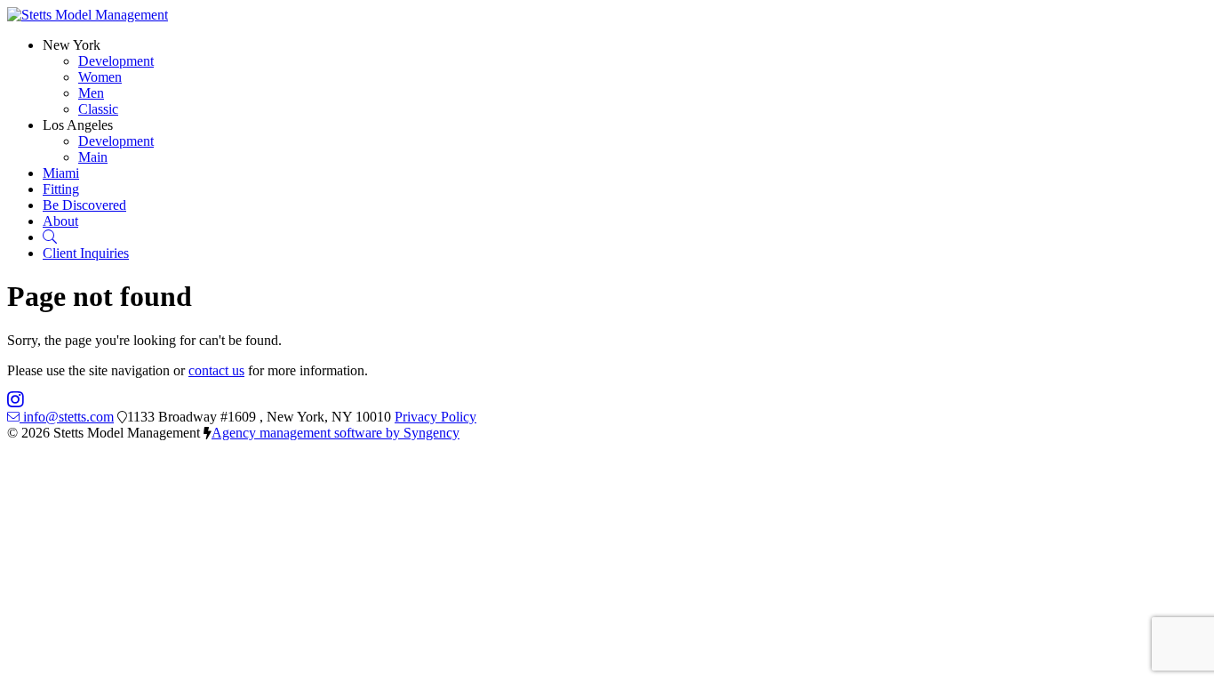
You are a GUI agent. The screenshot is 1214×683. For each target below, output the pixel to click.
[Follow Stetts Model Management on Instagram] (15, 400)
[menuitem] (116, 60)
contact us (216, 370)
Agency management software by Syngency (335, 432)
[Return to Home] (87, 14)
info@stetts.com (68, 416)
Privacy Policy (435, 416)
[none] (71, 44)
